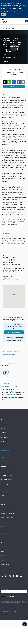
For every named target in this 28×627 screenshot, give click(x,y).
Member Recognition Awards (8, 508)
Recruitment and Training (7, 479)
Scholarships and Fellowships (8, 513)
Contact (11, 584)
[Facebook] (13, 576)
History (2, 542)
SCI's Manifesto (4, 437)
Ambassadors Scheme (6, 462)
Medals (2, 495)
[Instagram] (10, 576)
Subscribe (4, 584)
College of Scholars (5, 470)
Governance (4, 546)
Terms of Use (15, 607)
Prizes (2, 526)
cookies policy (12, 11)
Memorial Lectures (5, 500)
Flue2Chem (3, 432)
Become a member (5, 569)
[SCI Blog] (17, 576)
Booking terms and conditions (9, 354)
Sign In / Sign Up (5, 564)
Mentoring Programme (6, 475)
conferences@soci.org (10, 394)
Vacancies (3, 555)
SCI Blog (3, 428)
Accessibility (5, 607)
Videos (2, 441)
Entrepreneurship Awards (7, 517)
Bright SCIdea (4, 466)
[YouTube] (21, 576)
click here (9, 264)
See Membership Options (14, 332)
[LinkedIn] (6, 576)
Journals (3, 423)
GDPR (15, 611)
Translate (11, 596)
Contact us (3, 551)
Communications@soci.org (13, 279)
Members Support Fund (6, 484)
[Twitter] (2, 577)
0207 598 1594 (8, 278)
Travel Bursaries (4, 522)
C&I (1, 419)
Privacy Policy (6, 611)
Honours (3, 504)
